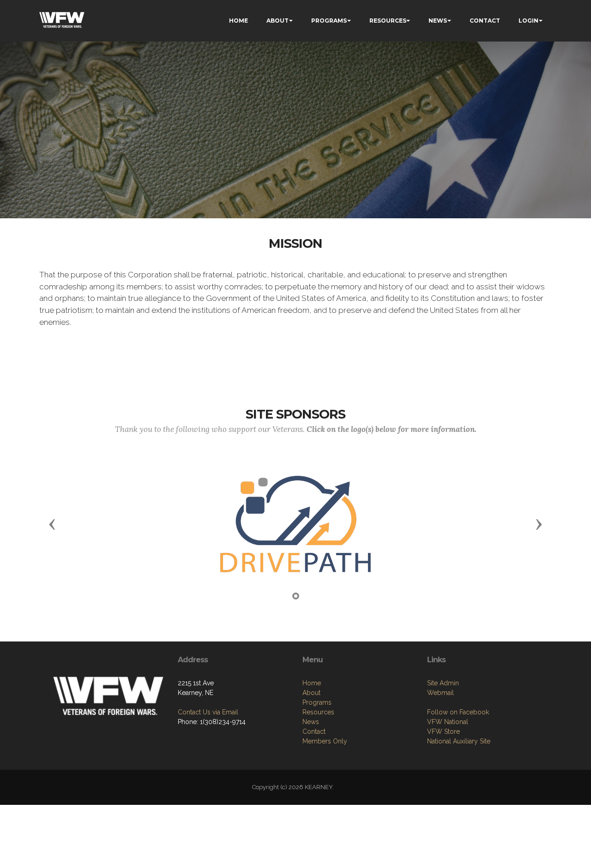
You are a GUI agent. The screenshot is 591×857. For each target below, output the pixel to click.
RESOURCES (387, 20)
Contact (314, 731)
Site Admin (443, 683)
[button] (52, 524)
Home (311, 683)
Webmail (440, 692)
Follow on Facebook (458, 712)
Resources (318, 712)
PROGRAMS (329, 20)
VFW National (447, 721)
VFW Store (443, 731)
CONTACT (485, 20)
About (311, 692)
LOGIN (528, 20)
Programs (317, 702)
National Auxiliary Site (458, 741)
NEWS (437, 20)
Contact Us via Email (208, 712)
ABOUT (277, 20)
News (310, 721)
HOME (238, 20)
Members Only (324, 741)
